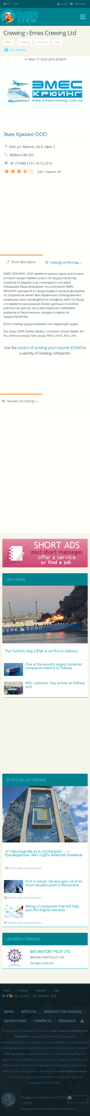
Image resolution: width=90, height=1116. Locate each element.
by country (18, 50)
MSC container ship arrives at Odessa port (54, 684)
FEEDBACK (67, 1020)
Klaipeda (52, 963)
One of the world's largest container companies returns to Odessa (53, 666)
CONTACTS (42, 1020)
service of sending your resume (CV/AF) (50, 347)
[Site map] (82, 1020)
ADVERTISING (15, 1020)
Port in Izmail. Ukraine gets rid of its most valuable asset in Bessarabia (53, 883)
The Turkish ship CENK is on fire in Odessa (41, 650)
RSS (53, 996)
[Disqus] (45, 468)
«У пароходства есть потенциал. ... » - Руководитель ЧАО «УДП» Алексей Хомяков (43, 853)
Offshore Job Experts (47, 951)
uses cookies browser (72, 1071)
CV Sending (41, 996)
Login (64, 4)
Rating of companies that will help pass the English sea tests (52, 908)
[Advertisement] (45, 370)
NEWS (9, 1011)
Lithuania (36, 963)
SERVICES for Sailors (62, 1011)
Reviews (80, 4)
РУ (8, 4)
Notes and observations (25, 868)
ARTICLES (28, 1011)
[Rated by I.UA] (78, 1099)
